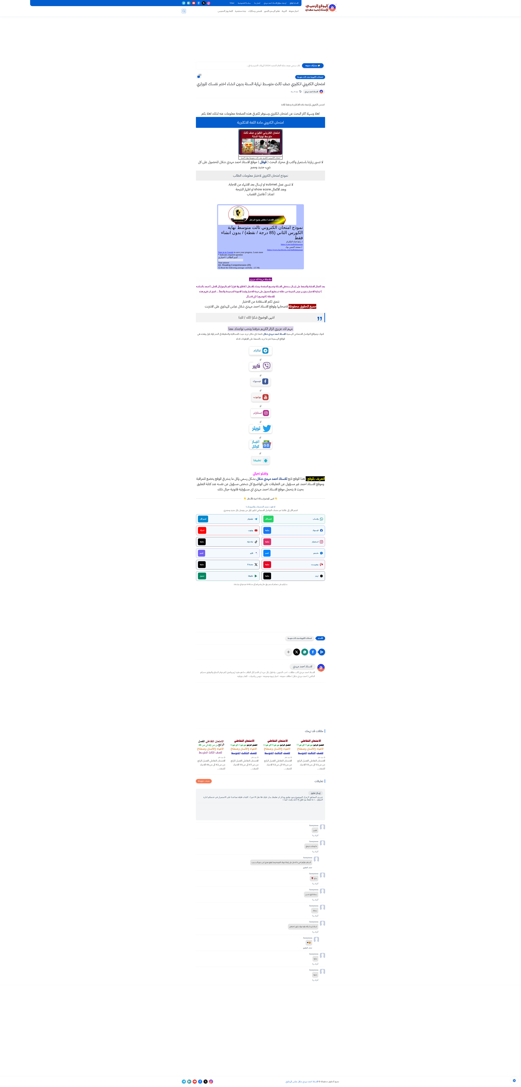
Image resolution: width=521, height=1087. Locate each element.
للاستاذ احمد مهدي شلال (274, 334)
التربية (284, 11)
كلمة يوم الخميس (225, 11)
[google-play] (188, 3)
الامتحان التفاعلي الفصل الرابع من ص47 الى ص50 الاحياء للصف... (244, 764)
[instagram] (209, 3)
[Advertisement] (260, 41)
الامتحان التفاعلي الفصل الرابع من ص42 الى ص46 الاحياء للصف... (211, 764)
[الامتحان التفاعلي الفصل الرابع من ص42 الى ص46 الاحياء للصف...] (210, 747)
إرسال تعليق (315, 793)
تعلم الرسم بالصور (272, 11)
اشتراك (202, 530)
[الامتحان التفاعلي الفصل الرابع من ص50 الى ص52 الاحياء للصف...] (277, 747)
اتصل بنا (257, 3)
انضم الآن (268, 519)
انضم (267, 553)
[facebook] (199, 3)
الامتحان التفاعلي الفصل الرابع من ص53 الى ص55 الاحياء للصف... (311, 764)
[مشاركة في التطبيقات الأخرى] (288, 652)
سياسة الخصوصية (244, 3)
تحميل (202, 576)
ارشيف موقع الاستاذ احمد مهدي (275, 3)
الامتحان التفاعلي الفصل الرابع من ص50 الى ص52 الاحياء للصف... (278, 764)
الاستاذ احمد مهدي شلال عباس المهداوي (302, 1081)
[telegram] (183, 3)
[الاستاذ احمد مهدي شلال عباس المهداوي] (320, 8)
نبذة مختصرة (240, 11)
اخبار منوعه (293, 11)
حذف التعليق (307, 867)
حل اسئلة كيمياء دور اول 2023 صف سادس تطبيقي (279, 65)
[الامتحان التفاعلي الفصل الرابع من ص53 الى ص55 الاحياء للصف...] (310, 747)
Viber (232, 3)
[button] (312, 652)
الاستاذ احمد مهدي (311, 91)
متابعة (267, 530)
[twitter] (204, 3)
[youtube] (194, 3)
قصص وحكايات (255, 11)
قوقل (263, 162)
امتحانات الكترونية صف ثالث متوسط (310, 77)
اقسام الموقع (294, 3)
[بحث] (184, 11)
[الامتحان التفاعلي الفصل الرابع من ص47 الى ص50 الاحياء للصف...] (244, 747)
